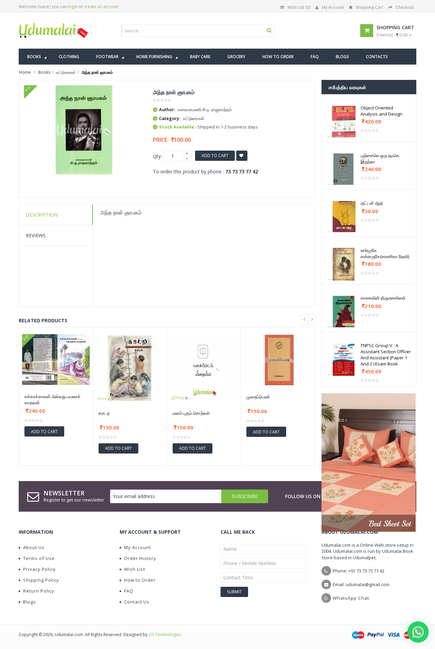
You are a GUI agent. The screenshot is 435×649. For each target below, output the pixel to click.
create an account (101, 7)
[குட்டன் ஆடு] (344, 217)
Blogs (29, 602)
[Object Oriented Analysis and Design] (344, 121)
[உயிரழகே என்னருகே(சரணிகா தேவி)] (344, 264)
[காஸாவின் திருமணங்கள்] (344, 311)
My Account (333, 7)
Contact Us (137, 602)
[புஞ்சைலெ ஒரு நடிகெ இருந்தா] (344, 169)
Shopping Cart (369, 7)
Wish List (134, 569)
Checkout (405, 7)
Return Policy (38, 591)
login (72, 7)
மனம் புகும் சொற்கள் (191, 413)
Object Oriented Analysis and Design (381, 111)
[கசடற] (130, 368)
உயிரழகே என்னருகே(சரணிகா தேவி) (385, 253)
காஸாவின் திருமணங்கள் (383, 298)
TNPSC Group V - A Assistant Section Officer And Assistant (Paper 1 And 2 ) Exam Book (386, 354)
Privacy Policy (39, 569)
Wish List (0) (299, 7)
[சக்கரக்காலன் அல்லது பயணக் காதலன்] (56, 359)
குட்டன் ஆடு (372, 203)
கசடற (104, 413)
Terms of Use (39, 558)
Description (41, 214)
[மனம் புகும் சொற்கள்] (204, 368)
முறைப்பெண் (258, 397)
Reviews (36, 235)
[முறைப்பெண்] (278, 359)
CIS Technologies (165, 634)
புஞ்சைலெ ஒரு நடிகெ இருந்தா (380, 158)
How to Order (140, 580)
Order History (140, 558)
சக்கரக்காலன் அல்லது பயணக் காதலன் (52, 399)
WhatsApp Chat (351, 598)
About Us (34, 547)
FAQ (128, 591)
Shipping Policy (41, 580)
